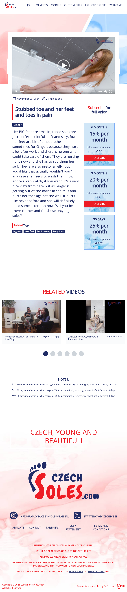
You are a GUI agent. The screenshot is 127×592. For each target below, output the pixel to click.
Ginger (18, 124)
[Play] (16, 91)
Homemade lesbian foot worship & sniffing (21, 338)
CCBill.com (109, 586)
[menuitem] (29, 5)
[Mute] (105, 91)
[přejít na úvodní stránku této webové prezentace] (10, 5)
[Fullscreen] (110, 91)
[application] (63, 65)
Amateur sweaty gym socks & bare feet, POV (83, 338)
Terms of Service (96, 571)
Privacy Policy (76, 571)
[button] (63, 65)
